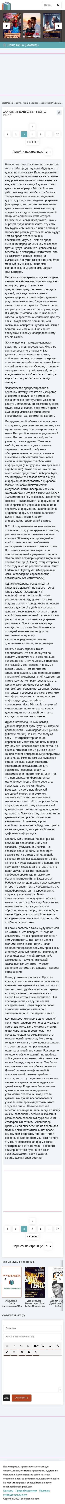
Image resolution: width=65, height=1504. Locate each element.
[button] (7, 1346)
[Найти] (58, 5)
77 (57, 134)
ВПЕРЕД (33, 142)
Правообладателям (26, 1490)
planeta (8, 5)
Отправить (21, 1397)
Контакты (8, 1490)
